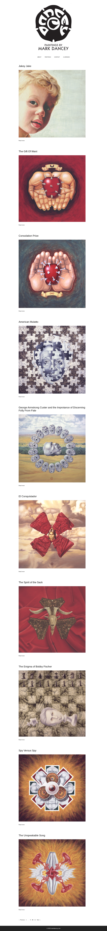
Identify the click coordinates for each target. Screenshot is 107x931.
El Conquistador (28, 496)
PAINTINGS (48, 57)
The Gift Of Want (28, 151)
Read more (22, 140)
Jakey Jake (25, 66)
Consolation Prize (29, 235)
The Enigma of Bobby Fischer (35, 666)
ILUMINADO (66, 57)
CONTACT (57, 57)
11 (35, 920)
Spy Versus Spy (27, 750)
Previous (22, 920)
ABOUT (39, 57)
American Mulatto (28, 321)
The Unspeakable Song (32, 835)
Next (39, 920)
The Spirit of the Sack (31, 582)
